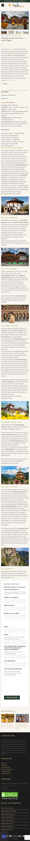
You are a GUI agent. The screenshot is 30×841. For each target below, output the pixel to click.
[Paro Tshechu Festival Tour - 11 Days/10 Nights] (7, 718)
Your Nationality (10, 661)
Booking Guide (5, 767)
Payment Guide (5, 771)
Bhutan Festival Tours (13, 35)
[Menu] (2, 5)
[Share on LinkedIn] (6, 84)
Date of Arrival (9, 605)
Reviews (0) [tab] (4, 98)
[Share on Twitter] (4, 84)
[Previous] (3, 20)
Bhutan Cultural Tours (7, 817)
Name (6, 626)
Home (3, 35)
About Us (3, 763)
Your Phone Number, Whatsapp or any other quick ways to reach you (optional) (14, 647)
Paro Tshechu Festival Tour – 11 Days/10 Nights (7, 726)
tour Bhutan (15, 838)
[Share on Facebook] (2, 84)
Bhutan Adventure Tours (8, 814)
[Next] (26, 20)
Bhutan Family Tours (7, 823)
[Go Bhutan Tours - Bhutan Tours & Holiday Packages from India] (16, 5)
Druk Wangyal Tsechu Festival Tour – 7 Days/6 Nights (22, 727)
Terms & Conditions (6, 769)
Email (6, 634)
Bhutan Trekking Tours (7, 826)
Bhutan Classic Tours (7, 808)
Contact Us (4, 765)
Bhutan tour (11, 49)
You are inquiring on (11, 589)
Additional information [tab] (8, 95)
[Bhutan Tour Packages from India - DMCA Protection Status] (9, 796)
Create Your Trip (5, 773)
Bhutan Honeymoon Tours (8, 811)
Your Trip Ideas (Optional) (13, 669)
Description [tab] (5, 92)
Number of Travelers (11, 597)
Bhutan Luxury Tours (7, 829)
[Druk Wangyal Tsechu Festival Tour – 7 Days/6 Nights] (22, 718)
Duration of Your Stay (12, 613)
